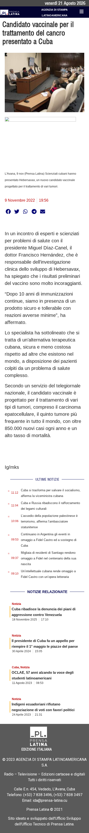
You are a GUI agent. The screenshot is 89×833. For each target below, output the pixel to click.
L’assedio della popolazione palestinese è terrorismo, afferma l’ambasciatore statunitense (49, 521)
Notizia (16, 604)
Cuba (15, 667)
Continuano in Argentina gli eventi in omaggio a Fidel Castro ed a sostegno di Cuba (48, 539)
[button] (8, 211)
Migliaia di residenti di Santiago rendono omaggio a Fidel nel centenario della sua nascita (48, 558)
